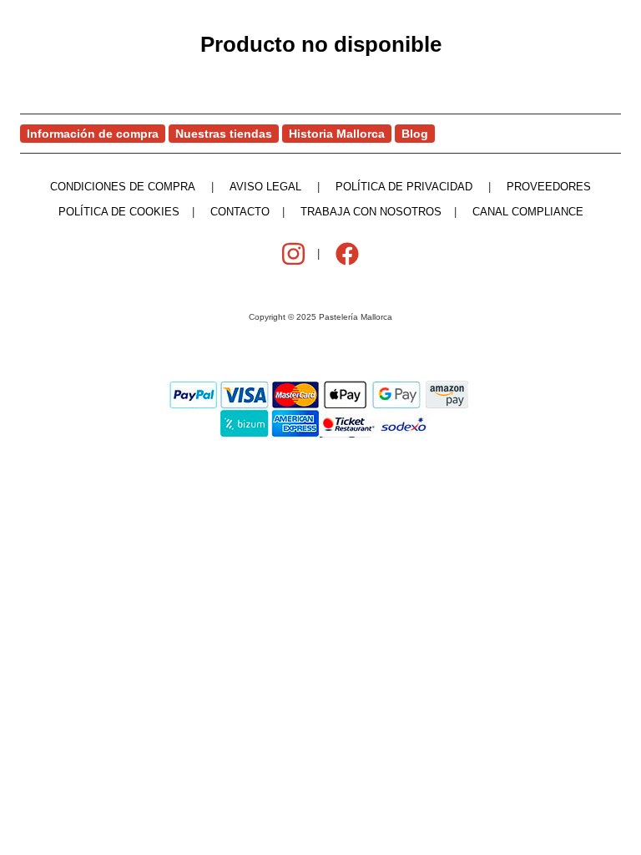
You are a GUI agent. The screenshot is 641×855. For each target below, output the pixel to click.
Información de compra (93, 133)
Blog (414, 133)
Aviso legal (265, 186)
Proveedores (549, 186)
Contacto (240, 211)
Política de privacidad (404, 186)
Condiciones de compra (122, 186)
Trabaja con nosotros (371, 211)
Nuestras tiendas (223, 133)
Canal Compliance (527, 211)
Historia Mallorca (337, 133)
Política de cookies (118, 211)
